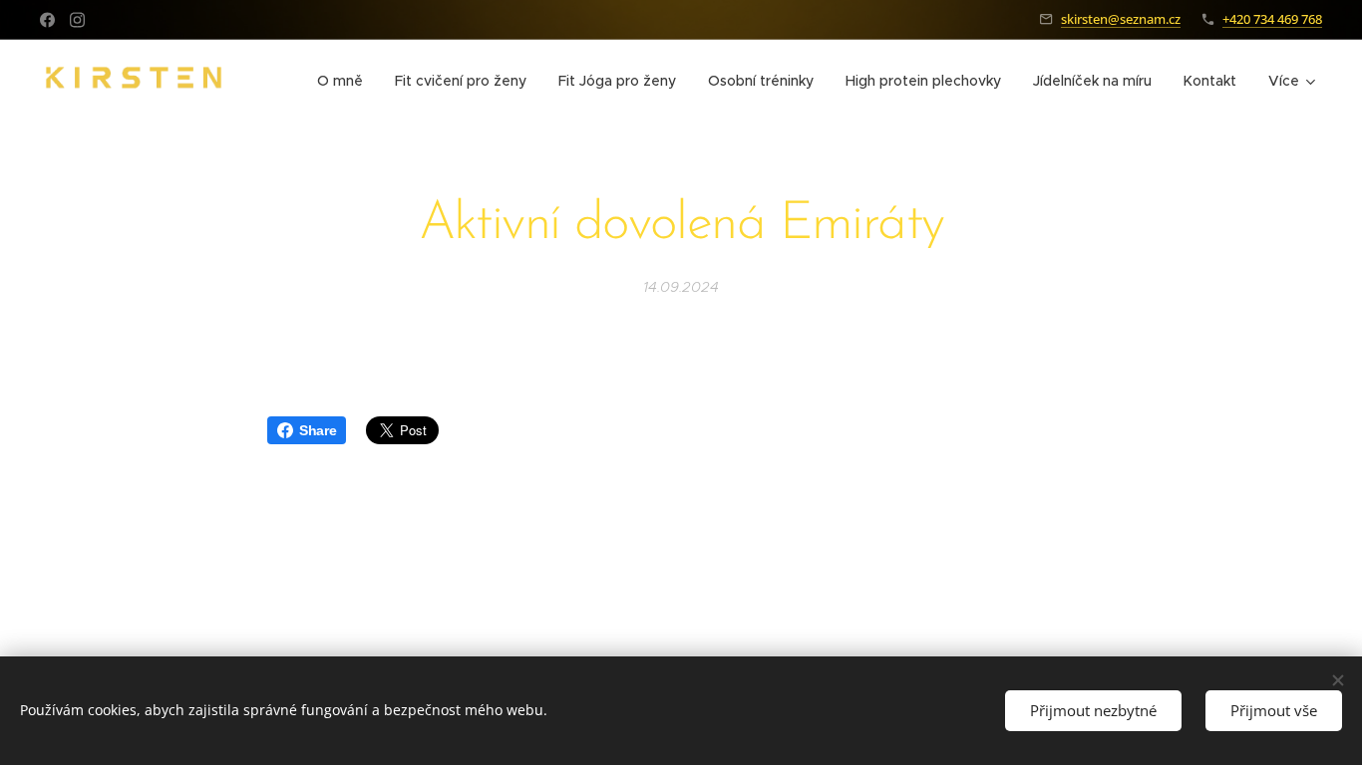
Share (317, 430)
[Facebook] (47, 20)
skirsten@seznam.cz (1121, 19)
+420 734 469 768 (1272, 19)
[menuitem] (345, 81)
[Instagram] (77, 20)
